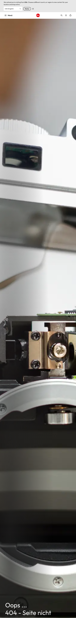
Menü (10, 15)
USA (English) (9, 9)
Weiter (27, 9)
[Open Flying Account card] (66, 15)
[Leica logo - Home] (38, 15)
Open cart (70, 15)
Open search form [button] (61, 15)
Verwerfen (33, 9)
